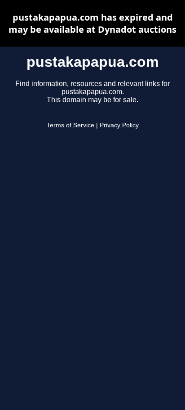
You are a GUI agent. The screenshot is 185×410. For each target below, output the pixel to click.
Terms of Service (70, 125)
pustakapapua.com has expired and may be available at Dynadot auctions (92, 23)
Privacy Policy (119, 125)
